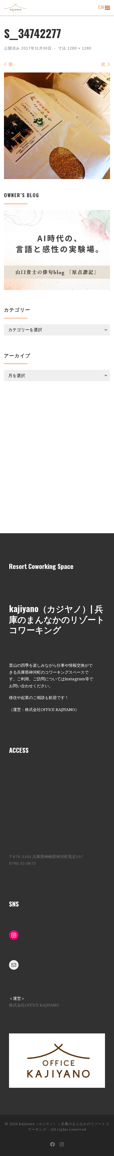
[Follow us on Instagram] (62, 1144)
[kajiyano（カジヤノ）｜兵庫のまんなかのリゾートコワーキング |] (15, 7)
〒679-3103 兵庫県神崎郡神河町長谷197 (46, 856)
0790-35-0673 (22, 863)
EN (101, 7)
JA (107, 7)
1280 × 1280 (78, 48)
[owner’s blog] (57, 250)
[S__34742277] (57, 125)
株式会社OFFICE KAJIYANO (34, 1005)
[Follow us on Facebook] (52, 1144)
